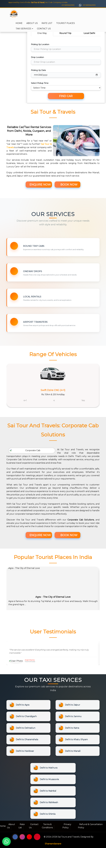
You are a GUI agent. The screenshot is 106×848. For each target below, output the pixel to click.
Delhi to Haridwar (25, 751)
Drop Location (37, 57)
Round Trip (65, 33)
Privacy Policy (66, 826)
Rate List (47, 23)
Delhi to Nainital (48, 791)
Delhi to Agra (22, 705)
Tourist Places (65, 23)
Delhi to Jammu (73, 716)
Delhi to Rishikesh (49, 802)
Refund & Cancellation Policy (90, 826)
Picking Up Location (40, 44)
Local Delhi (89, 33)
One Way (42, 33)
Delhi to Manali (72, 751)
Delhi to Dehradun (25, 728)
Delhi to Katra (72, 728)
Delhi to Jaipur (72, 705)
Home (19, 23)
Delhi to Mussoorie (49, 779)
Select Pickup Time (39, 83)
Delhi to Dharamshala (27, 739)
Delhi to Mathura (48, 767)
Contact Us (44, 28)
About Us (32, 23)
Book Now (68, 184)
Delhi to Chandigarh (26, 716)
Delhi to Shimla (47, 814)
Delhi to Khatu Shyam (76, 739)
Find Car (66, 96)
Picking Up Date (38, 70)
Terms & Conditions (47, 826)
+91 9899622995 (68, 5)
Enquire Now (40, 184)
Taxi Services (24, 28)
